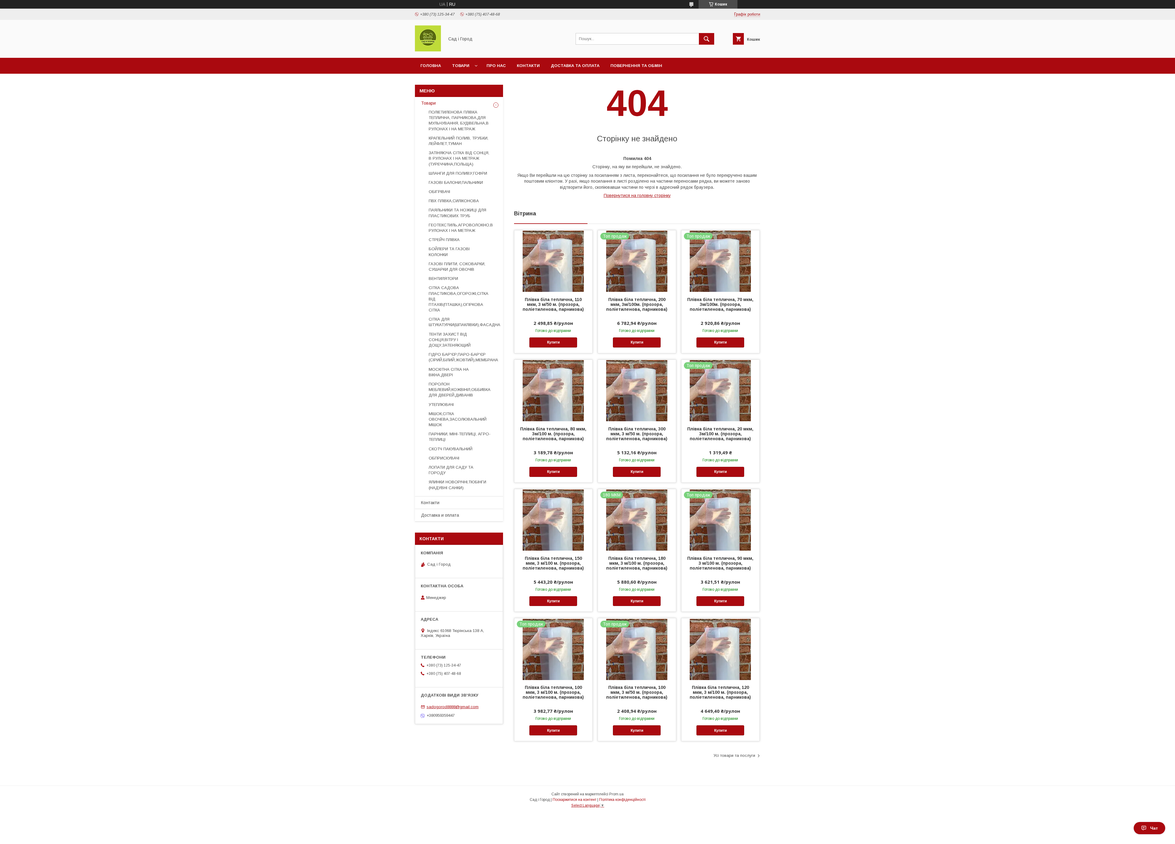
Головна (430, 65)
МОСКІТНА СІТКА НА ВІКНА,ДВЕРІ (449, 372)
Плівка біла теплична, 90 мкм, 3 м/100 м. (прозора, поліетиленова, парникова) (720, 563)
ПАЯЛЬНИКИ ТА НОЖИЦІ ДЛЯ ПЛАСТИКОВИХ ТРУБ (457, 213)
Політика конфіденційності (622, 800)
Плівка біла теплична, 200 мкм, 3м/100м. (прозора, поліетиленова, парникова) (636, 304)
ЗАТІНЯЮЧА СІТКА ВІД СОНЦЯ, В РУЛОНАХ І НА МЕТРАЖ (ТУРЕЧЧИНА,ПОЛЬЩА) (459, 158)
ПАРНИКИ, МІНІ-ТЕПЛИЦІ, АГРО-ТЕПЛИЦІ (460, 437)
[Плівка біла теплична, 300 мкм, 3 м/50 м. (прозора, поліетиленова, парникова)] (637, 390)
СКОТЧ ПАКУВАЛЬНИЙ (450, 449)
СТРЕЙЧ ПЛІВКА (444, 239)
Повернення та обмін (636, 65)
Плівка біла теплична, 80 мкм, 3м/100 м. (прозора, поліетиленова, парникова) (553, 433)
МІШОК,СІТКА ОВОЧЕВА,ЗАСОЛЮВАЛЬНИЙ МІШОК (458, 419)
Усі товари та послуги (734, 755)
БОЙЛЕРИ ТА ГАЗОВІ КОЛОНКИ (449, 252)
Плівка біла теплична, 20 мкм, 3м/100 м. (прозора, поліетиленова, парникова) (720, 433)
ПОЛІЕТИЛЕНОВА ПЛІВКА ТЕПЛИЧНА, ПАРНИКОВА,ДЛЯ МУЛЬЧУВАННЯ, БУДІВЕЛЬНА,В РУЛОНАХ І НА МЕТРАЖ (459, 120)
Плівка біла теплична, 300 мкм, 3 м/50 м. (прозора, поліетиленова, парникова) (636, 433)
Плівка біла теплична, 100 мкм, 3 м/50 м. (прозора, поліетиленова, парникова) (636, 692)
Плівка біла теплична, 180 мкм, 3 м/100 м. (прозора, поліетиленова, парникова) (636, 563)
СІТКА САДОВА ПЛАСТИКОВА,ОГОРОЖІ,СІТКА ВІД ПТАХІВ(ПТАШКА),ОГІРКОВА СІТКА (458, 298)
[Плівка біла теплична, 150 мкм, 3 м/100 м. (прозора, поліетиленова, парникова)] (553, 519)
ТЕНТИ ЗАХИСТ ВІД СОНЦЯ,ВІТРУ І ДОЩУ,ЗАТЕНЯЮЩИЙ (450, 340)
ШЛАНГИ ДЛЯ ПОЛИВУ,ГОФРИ (458, 173)
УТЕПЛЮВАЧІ (441, 404)
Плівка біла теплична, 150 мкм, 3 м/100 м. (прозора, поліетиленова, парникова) (553, 563)
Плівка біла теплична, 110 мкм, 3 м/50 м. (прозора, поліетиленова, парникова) (553, 304)
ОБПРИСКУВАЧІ (444, 458)
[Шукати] (706, 39)
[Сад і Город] (428, 49)
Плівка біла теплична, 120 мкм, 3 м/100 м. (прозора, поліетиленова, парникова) (720, 692)
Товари (460, 65)
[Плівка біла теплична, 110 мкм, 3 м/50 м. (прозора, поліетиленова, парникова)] (553, 261)
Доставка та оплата (575, 65)
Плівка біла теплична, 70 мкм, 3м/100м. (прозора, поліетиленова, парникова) (720, 304)
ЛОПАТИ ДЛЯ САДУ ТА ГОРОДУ (451, 470)
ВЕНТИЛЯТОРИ (443, 278)
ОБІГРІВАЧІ (439, 191)
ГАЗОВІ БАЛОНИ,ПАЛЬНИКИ (456, 182)
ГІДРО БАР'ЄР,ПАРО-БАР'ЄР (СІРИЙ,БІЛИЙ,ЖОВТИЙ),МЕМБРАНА (463, 357)
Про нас (496, 65)
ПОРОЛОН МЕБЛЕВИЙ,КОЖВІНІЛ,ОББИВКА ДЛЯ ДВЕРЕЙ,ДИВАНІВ (460, 389)
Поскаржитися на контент (574, 800)
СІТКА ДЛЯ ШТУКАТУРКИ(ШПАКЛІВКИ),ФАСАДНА (464, 322)
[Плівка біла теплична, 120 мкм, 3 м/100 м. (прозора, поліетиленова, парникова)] (720, 648)
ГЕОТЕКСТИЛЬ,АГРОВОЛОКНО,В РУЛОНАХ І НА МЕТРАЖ (461, 228)
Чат (1154, 828)
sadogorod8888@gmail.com (453, 707)
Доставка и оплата (440, 515)
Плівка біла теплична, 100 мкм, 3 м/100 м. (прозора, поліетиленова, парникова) (553, 692)
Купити (553, 342)
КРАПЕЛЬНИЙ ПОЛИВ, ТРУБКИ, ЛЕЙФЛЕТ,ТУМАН (458, 141)
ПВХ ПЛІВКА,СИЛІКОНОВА (454, 201)
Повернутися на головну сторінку (637, 195)
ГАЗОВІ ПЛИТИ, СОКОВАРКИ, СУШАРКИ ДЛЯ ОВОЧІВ (457, 267)
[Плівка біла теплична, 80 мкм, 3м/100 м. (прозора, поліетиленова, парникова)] (553, 390)
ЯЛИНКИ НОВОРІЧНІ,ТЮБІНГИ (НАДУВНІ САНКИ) (457, 485)
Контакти (528, 65)
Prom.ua (616, 794)
